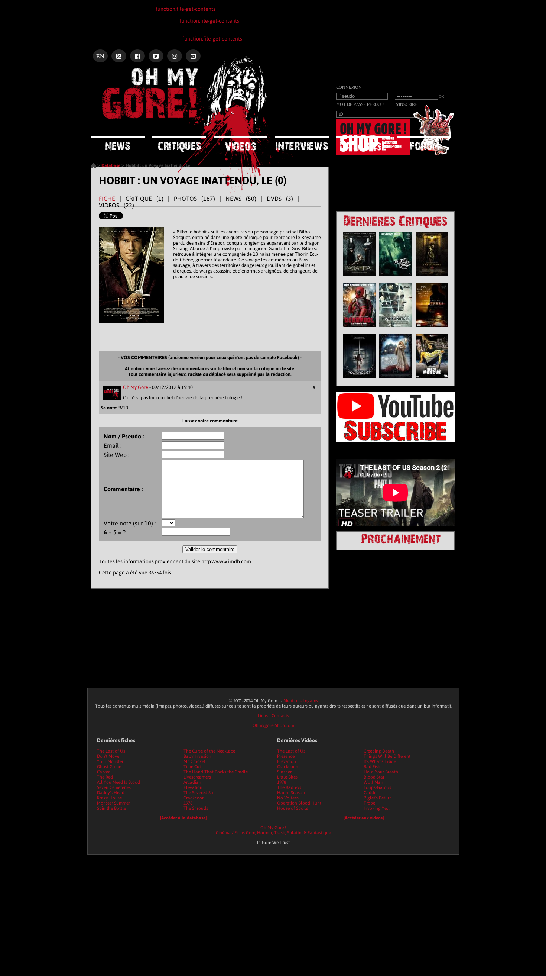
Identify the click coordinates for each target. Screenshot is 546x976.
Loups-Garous (377, 787)
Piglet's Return (378, 798)
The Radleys (289, 787)
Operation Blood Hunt (299, 803)
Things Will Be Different (387, 756)
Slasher (284, 771)
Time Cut (192, 766)
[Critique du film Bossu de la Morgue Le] (432, 380)
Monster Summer (113, 803)
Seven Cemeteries (114, 787)
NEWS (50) (240, 198)
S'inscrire (406, 104)
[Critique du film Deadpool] (359, 329)
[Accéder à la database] (183, 818)
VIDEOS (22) (116, 205)
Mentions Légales (300, 700)
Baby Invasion (197, 756)
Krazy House (109, 798)
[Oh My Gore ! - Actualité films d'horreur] (184, 84)
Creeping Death (379, 751)
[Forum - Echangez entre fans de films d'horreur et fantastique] (424, 143)
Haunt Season (291, 792)
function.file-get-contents (185, 9)
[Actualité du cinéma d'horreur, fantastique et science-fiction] (118, 143)
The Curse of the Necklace (209, 751)
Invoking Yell (377, 808)
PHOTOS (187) (194, 198)
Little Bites (287, 777)
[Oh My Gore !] (93, 166)
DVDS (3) (280, 198)
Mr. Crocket (194, 761)
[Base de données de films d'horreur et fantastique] (363, 143)
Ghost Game (109, 766)
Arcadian (192, 782)
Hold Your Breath (381, 771)
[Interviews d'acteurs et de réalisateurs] (302, 143)
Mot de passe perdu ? (360, 104)
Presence (286, 756)
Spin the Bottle (111, 808)
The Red (105, 777)
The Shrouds (195, 808)
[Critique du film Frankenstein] (395, 329)
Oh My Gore (135, 387)
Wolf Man (373, 782)
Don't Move (108, 756)
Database (110, 165)
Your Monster (110, 761)
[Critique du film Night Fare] (432, 329)
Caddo (370, 792)
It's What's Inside (380, 761)
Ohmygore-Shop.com (273, 725)
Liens (263, 715)
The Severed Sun (199, 792)
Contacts (280, 715)
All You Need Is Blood (118, 782)
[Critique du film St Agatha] (359, 277)
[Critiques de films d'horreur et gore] (179, 144)
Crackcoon (194, 798)
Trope (369, 803)
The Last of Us (111, 751)
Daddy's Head (110, 792)
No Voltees (288, 798)
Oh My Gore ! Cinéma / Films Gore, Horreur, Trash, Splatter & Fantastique (273, 830)
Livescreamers (197, 777)
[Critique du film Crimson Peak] (395, 380)
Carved (104, 771)
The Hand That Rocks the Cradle (215, 771)
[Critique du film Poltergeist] (359, 380)
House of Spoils (292, 808)
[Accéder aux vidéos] (364, 818)
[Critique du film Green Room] (395, 277)
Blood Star (374, 777)
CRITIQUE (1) (144, 198)
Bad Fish (372, 766)
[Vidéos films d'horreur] (240, 143)
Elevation (192, 787)
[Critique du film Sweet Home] (432, 277)
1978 (187, 803)
